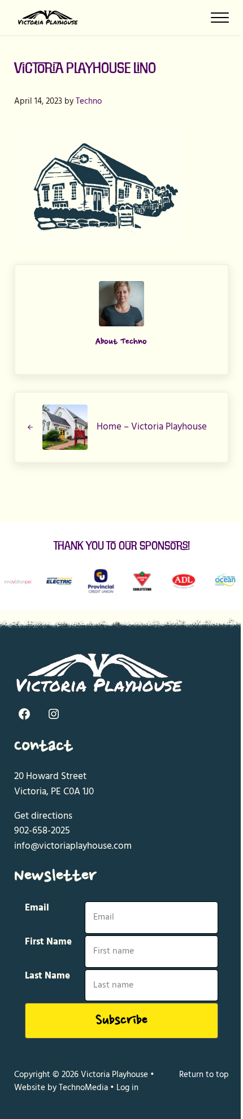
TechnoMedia (83, 1088)
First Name (48, 942)
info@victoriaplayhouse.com (73, 846)
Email (37, 908)
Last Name (47, 976)
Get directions (43, 816)
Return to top (204, 1075)
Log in (127, 1088)
